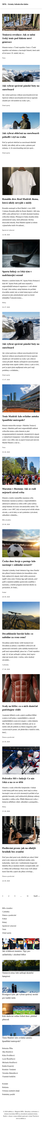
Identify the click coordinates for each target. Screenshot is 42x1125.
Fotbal (4, 592)
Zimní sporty (6, 105)
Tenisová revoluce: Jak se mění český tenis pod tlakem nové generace (18, 38)
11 (27, 896)
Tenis (3, 58)
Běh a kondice (6, 520)
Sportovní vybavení (8, 230)
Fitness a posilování (8, 737)
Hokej (4, 302)
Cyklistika (5, 665)
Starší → (37, 896)
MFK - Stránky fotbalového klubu (15, 4)
